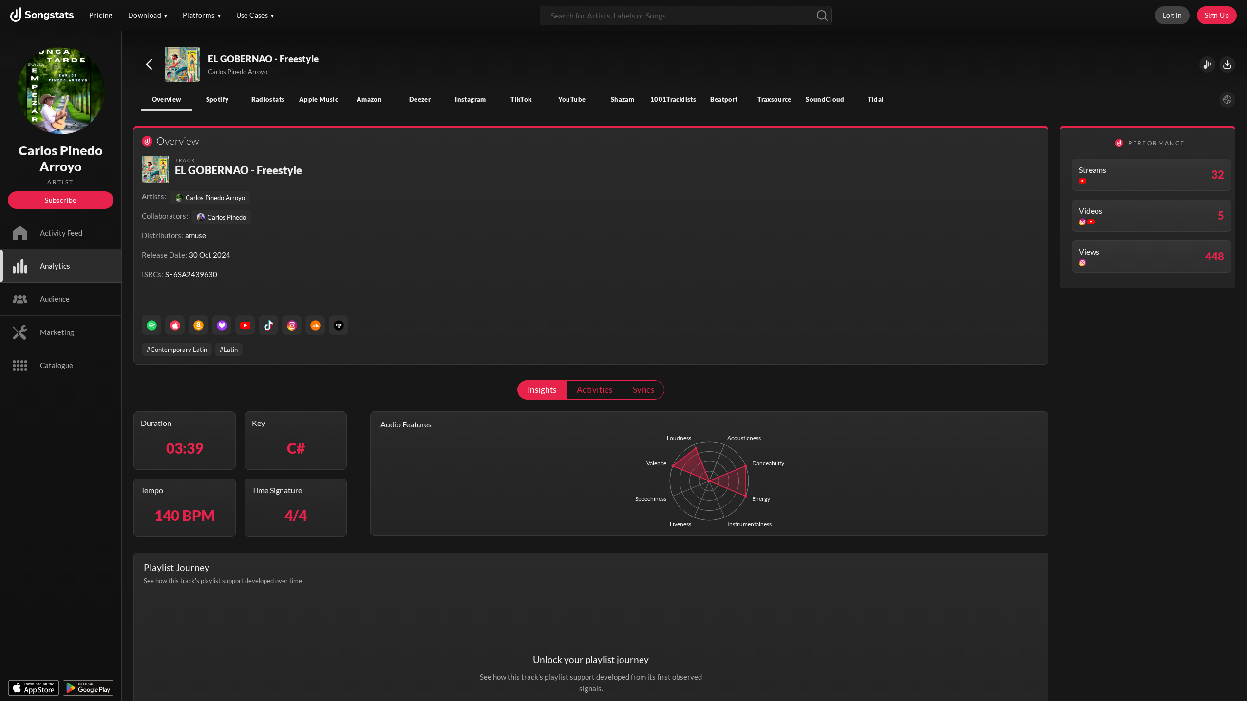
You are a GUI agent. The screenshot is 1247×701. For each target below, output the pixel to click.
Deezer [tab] (420, 99)
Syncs (643, 390)
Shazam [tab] (622, 99)
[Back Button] (149, 64)
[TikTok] (268, 325)
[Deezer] (221, 325)
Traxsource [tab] (774, 99)
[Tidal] (338, 325)
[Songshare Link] (1207, 64)
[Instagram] (292, 325)
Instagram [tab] (470, 99)
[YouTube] (245, 325)
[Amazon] (198, 325)
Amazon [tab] (369, 99)
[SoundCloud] (315, 325)
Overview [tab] (167, 99)
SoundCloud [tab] (825, 99)
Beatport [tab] (724, 99)
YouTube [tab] (572, 99)
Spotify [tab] (217, 99)
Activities (595, 390)
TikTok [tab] (520, 99)
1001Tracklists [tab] (673, 99)
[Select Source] (1227, 100)
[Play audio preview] (182, 65)
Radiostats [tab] (268, 99)
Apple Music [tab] (318, 99)
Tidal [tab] (876, 99)
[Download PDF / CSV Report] (1227, 64)
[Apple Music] (175, 325)
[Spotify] (151, 325)
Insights (542, 390)
